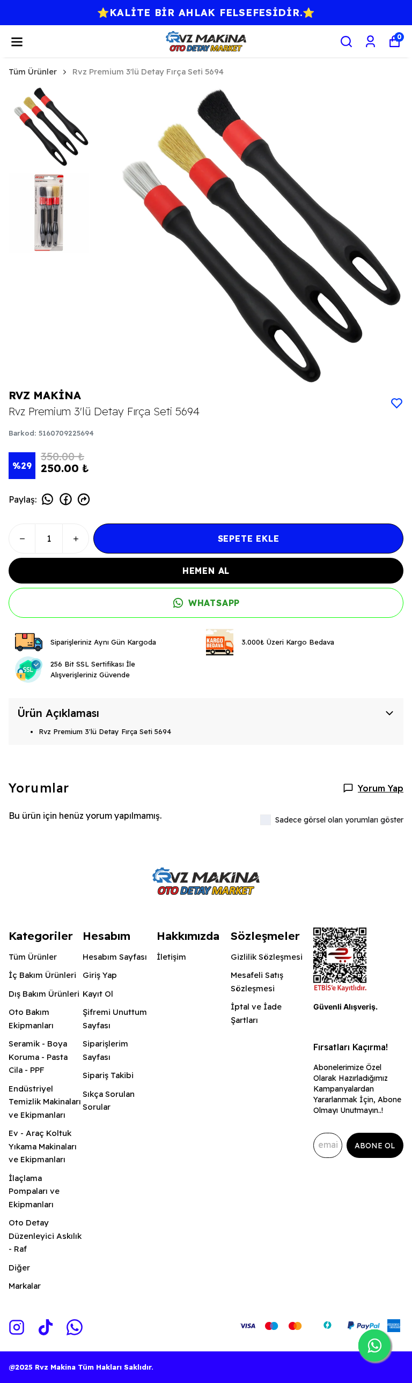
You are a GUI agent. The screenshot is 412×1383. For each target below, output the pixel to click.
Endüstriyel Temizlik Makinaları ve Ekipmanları (45, 1101)
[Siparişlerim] (370, 41)
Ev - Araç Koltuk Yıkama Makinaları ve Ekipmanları (43, 1146)
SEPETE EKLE (248, 538)
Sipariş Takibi (108, 1075)
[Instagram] (17, 1327)
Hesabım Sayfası (115, 957)
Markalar (25, 1286)
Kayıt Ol (98, 994)
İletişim (171, 957)
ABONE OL (375, 1145)
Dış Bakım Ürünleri (44, 994)
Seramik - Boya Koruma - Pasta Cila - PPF (38, 1056)
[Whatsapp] (75, 1327)
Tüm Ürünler (33, 71)
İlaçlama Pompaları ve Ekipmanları (34, 1191)
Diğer (19, 1267)
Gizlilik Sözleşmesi (267, 957)
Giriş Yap (100, 975)
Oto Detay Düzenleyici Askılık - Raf (45, 1235)
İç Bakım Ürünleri (42, 975)
